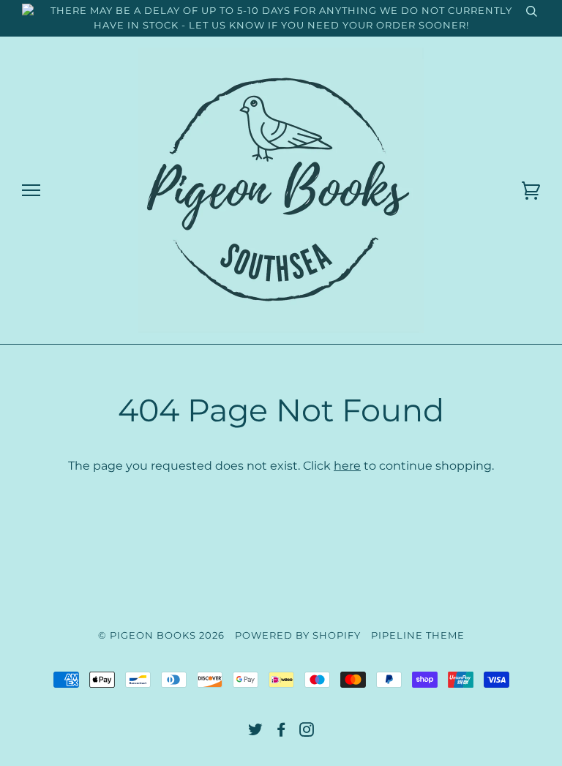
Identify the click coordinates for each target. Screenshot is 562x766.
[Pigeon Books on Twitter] (255, 731)
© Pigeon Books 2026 (161, 635)
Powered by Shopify (298, 635)
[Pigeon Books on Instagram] (307, 731)
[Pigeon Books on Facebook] (281, 731)
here (347, 465)
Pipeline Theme (418, 635)
